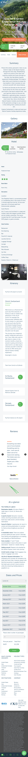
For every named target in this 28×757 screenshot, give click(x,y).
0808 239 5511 (22, 704)
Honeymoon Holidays (19, 662)
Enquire (14, 650)
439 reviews (20, 152)
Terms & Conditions (19, 689)
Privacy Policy (17, 687)
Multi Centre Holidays (19, 660)
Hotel (8, 54)
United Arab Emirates (6, 666)
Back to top (22, 749)
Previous (2, 130)
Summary (3, 54)
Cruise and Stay (18, 664)
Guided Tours (17, 669)
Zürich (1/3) (3, 46)
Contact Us (16, 686)
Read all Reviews (14, 478)
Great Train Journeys (19, 667)
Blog (15, 693)
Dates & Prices (22, 54)
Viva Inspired (17, 666)
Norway (3, 675)
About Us (16, 684)
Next (25, 130)
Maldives (3, 673)
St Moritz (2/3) (13, 46)
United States (4, 662)
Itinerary (14, 54)
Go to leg (7, 305)
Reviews (16, 682)
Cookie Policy (17, 691)
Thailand (3, 667)
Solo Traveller (17, 675)
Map (15, 695)
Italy (2, 664)
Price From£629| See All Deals (14, 40)
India (2, 669)
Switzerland (4, 671)
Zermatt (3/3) (22, 46)
